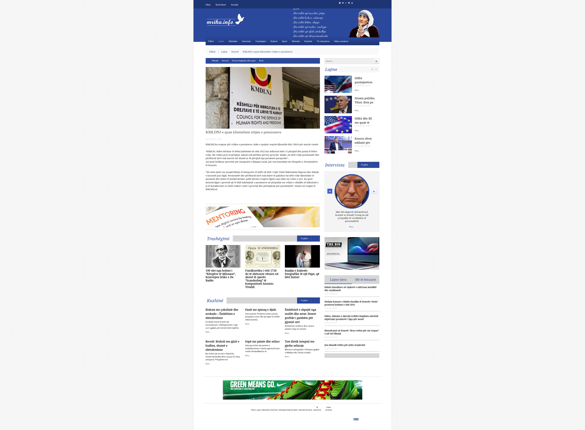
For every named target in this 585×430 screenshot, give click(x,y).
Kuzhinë (308, 41)
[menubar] (251, 61)
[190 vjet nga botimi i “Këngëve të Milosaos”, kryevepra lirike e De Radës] (223, 256)
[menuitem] (215, 61)
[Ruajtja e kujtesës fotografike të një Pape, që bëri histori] (302, 256)
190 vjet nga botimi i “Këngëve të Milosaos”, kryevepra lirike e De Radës (221, 275)
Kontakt (234, 5)
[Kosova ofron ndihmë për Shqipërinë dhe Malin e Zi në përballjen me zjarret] (338, 145)
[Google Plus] (346, 3)
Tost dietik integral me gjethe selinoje (299, 343)
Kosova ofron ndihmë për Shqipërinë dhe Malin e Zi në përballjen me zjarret (365, 140)
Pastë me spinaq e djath (260, 309)
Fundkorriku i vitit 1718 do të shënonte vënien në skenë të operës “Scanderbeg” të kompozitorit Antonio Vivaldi (261, 279)
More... (208, 332)
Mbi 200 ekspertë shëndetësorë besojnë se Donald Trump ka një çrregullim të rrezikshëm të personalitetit (352, 217)
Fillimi (208, 5)
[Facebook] (340, 3)
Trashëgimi (260, 41)
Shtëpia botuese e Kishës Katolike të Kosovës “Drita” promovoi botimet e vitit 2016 (351, 303)
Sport (284, 41)
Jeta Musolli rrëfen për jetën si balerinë (344, 345)
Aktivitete (233, 41)
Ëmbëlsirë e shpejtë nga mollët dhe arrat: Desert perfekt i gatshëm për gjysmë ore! (300, 316)
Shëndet (296, 41)
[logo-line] (228, 22)
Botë (261, 61)
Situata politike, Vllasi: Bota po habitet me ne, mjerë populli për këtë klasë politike (365, 100)
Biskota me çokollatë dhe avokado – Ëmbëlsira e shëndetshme (222, 314)
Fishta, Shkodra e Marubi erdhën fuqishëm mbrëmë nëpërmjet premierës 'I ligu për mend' (351, 318)
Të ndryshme (323, 41)
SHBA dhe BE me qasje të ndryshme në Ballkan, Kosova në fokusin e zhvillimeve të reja (365, 120)
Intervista (246, 41)
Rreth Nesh (221, 5)
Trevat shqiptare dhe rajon (244, 61)
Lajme (221, 41)
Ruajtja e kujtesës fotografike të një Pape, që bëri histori (302, 274)
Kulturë (274, 41)
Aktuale (215, 61)
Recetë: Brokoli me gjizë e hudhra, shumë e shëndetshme (222, 345)
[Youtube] (352, 3)
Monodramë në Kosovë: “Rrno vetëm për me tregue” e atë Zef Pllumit (351, 332)
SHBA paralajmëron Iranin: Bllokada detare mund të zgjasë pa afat (365, 80)
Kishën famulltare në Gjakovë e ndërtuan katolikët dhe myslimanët (350, 289)
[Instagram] (349, 3)
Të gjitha (304, 238)
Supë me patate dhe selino (262, 341)
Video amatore (341, 41)
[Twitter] (343, 3)
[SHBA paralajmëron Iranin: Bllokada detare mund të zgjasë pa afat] (338, 84)
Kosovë (235, 51)
